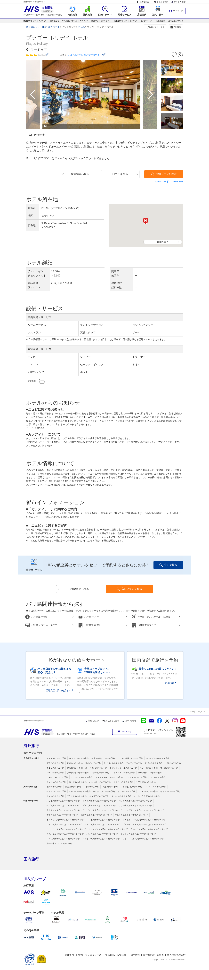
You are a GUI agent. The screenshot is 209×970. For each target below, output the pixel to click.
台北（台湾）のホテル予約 (103, 758)
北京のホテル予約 (75, 768)
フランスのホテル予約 (77, 796)
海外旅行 (31, 745)
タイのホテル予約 (91, 787)
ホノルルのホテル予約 (56, 758)
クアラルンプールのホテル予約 (123, 768)
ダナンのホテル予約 (55, 773)
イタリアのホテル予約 (99, 796)
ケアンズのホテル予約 (146, 782)
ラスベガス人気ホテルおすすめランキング (149, 829)
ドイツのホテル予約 (55, 796)
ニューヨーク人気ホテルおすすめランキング (66, 829)
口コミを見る (120, 174)
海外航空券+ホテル (69, 21)
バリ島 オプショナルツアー (45, 625)
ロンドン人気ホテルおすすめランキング (138, 834)
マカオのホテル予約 (169, 768)
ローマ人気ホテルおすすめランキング (63, 839)
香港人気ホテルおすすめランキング (62, 815)
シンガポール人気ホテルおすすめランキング (144, 810)
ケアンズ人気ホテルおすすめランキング (102, 824)
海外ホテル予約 (33, 752)
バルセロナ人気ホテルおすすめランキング (101, 839)
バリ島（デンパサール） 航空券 (154, 616)
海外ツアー (43, 21)
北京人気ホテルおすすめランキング (96, 815)
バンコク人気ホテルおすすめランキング (104, 810)
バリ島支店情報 (92, 625)
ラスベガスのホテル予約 (57, 777)
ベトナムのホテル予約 (56, 791)
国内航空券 (160, 21)
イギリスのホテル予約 (170, 791)
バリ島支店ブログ (147, 625)
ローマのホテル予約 (78, 782)
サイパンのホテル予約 (113, 763)
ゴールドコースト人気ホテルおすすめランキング (144, 824)
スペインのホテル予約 (121, 796)
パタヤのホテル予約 (100, 773)
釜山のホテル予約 (93, 763)
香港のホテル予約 (75, 763)
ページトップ (196, 712)
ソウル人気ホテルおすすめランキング (135, 805)
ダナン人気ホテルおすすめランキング (99, 805)
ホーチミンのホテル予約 (96, 768)
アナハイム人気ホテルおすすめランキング (65, 834)
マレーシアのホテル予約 (155, 787)
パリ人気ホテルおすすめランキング (102, 834)
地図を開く (163, 242)
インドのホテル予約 (126, 791)
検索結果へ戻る (80, 174)
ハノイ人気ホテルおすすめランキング (103, 820)
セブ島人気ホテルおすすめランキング (63, 805)
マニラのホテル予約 (55, 768)
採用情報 (135, 954)
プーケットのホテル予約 (77, 773)
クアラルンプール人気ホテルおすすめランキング (144, 820)
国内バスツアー (147, 21)
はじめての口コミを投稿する (85, 55)
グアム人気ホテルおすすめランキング (99, 801)
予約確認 (177, 27)
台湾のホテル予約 (54, 787)
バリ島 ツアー (91, 616)
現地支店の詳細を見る (57, 690)
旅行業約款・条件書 (153, 954)
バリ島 (81, 27)
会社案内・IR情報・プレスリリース (83, 954)
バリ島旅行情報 (39, 616)
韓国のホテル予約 (73, 787)
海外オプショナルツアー (101, 21)
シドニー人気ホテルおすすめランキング (64, 824)
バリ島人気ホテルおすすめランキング (135, 801)
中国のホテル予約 (110, 787)
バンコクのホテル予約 (78, 758)
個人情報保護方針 (176, 954)
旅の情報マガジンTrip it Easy (59, 843)
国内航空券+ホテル (175, 21)
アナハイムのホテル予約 (81, 777)
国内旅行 (31, 859)
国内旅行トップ (120, 21)
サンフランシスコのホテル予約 (109, 777)
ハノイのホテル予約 (149, 768)
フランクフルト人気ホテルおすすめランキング (143, 839)
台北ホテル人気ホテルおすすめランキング (65, 810)
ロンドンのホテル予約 (56, 782)
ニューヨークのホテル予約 (123, 773)
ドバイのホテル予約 (153, 763)
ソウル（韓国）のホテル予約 (130, 758)
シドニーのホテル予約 (123, 782)
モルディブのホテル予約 (104, 791)
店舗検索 (169, 683)
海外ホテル (84, 21)
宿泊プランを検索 (166, 173)
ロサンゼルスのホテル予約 (149, 773)
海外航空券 (54, 21)
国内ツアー (134, 21)
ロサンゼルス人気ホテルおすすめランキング (108, 829)
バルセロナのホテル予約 (100, 782)
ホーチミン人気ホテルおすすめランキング (65, 820)
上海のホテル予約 (173, 763)
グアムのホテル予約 (55, 763)
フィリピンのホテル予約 (131, 787)
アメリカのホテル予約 (148, 791)
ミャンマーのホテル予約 (79, 791)
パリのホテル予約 (157, 777)
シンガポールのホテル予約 (157, 758)
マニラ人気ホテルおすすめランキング (131, 815)
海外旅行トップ (30, 21)
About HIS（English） (116, 954)
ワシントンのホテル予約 (136, 777)
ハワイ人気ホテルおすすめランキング (63, 801)
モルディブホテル (134, 763)
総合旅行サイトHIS (36, 27)
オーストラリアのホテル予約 (147, 796)
